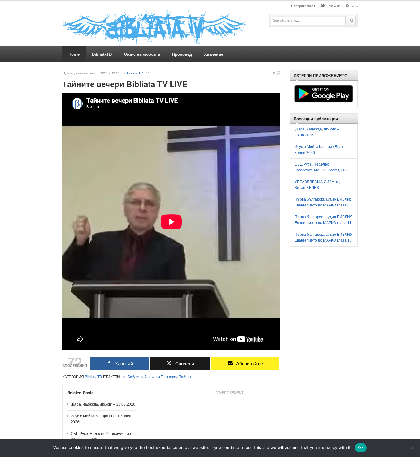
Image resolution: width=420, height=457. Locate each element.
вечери (154, 377)
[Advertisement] (340, 295)
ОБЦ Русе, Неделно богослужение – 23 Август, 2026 (102, 436)
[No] (412, 448)
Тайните (186, 377)
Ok (360, 447)
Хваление (213, 54)
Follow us (334, 6)
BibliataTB (102, 54)
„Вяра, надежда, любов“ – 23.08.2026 (103, 404)
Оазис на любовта (142, 54)
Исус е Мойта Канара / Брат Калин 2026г (101, 419)
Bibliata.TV (135, 73)
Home (74, 54)
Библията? (137, 377)
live (124, 377)
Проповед (182, 54)
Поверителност (303, 6)
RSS (354, 6)
